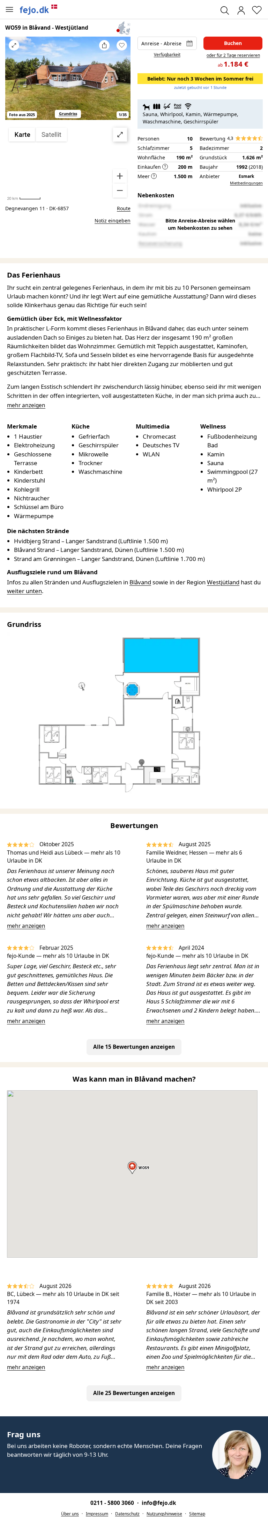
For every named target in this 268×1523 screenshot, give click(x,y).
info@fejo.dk (159, 1503)
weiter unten (24, 591)
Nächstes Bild (122, 82)
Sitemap (197, 1514)
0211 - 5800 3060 (112, 1503)
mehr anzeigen (26, 926)
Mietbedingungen (246, 182)
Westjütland (223, 582)
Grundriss (68, 113)
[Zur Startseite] (39, 9)
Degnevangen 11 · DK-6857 (37, 208)
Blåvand (140, 582)
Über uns (70, 1514)
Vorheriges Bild (14, 82)
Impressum (97, 1514)
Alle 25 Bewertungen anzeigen (134, 1393)
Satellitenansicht (68, 162)
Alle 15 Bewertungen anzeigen (134, 1047)
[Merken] (122, 45)
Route (124, 208)
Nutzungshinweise (164, 1514)
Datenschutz (127, 1514)
